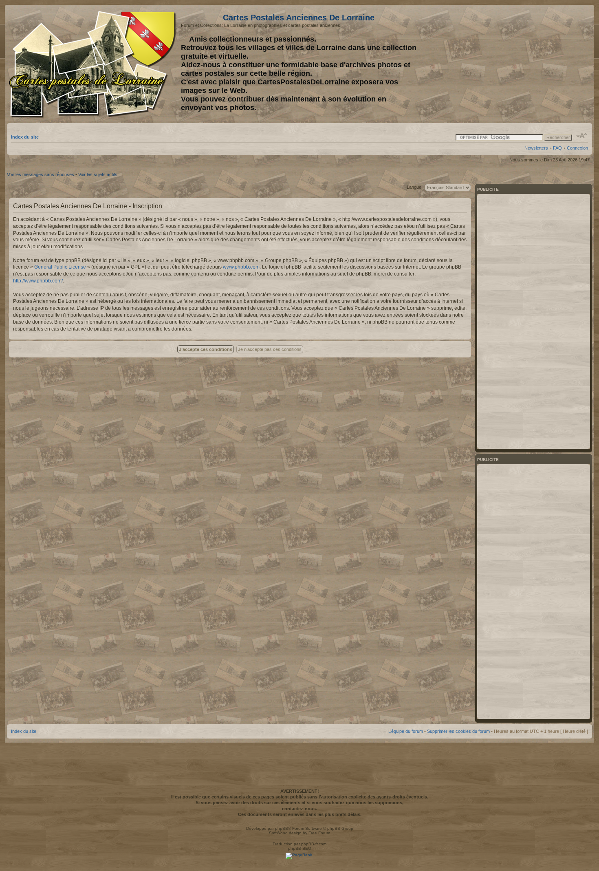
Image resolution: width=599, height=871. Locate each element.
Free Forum (319, 833)
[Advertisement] (523, 64)
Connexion (577, 148)
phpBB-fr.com (313, 844)
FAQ (557, 148)
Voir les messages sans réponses (40, 174)
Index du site (25, 137)
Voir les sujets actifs (97, 174)
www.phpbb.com (241, 267)
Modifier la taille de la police (582, 135)
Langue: (415, 187)
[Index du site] (94, 64)
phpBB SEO (299, 848)
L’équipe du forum (405, 731)
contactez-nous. (299, 808)
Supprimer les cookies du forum (458, 731)
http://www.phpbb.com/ (38, 281)
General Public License (60, 267)
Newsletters (536, 148)
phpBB (281, 828)
